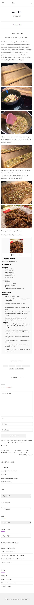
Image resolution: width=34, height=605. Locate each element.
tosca (12, 368)
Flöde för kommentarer (8, 583)
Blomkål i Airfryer (6, 481)
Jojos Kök (17, 12)
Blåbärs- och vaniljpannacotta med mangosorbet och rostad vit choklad (15, 451)
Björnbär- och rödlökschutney (16, 555)
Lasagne (3, 474)
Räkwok (9, 562)
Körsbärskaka (11, 548)
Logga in (4, 575)
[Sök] (31, 3)
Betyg (3, 384)
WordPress (26, 599)
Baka (14, 25)
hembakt (12, 366)
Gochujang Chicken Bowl (9, 471)
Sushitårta (4, 467)
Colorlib (16, 599)
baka (5, 366)
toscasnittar (20, 368)
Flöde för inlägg (6, 579)
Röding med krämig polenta (9, 478)
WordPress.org (6, 586)
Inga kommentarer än (16, 361)
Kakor (19, 25)
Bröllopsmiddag (25, 454)
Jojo (26, 37)
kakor (19, 366)
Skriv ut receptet (17, 255)
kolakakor (26, 366)
